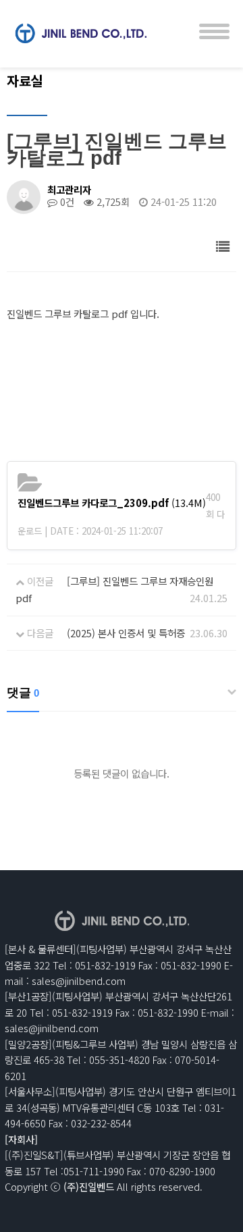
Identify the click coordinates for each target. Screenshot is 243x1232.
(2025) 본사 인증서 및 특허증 (126, 633)
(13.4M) (112, 503)
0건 (65, 201)
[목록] (223, 246)
